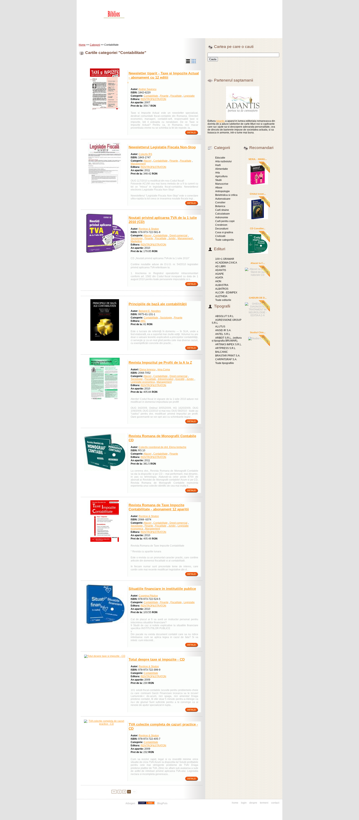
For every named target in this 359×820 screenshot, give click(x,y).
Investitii (179, 379)
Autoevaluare (222, 198)
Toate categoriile (224, 239)
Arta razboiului (223, 161)
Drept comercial (178, 235)
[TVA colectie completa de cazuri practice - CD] (104, 723)
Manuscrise (221, 183)
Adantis (220, 121)
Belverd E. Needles (150, 311)
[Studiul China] (257, 338)
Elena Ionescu (147, 369)
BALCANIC (221, 351)
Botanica (220, 206)
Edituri (112, 35)
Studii (218, 180)
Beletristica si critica (226, 195)
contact (275, 802)
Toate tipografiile (224, 363)
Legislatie (189, 95)
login (244, 802)
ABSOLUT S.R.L (224, 316)
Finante (164, 95)
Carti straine (222, 210)
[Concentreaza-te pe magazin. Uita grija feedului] (146, 803)
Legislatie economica (143, 382)
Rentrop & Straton (149, 228)
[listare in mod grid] (193, 62)
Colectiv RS (145, 154)
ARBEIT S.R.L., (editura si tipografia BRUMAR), (227, 339)
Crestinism (221, 224)
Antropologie (222, 191)
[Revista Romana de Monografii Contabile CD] (104, 471)
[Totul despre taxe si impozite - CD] (104, 656)
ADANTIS (220, 270)
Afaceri (147, 160)
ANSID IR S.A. (223, 330)
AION (218, 281)
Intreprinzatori (165, 379)
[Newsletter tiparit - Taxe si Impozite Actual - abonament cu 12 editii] (104, 109)
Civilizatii (220, 236)
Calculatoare (222, 213)
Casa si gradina (224, 232)
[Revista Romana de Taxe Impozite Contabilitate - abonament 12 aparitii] (104, 540)
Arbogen (130, 803)
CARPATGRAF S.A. (226, 359)
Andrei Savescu (147, 89)
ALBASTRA (221, 285)
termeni (264, 802)
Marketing (136, 241)
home (235, 802)
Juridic (172, 238)
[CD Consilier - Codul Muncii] (257, 243)
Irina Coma (163, 369)
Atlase (218, 187)
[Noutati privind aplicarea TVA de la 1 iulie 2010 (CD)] (104, 253)
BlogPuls (162, 803)
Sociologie (137, 238)
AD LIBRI (220, 266)
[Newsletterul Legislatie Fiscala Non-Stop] (104, 183)
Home (87, 35)
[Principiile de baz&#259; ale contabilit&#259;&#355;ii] (104, 339)
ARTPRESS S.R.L (225, 348)
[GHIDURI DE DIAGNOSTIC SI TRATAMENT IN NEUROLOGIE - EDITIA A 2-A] (257, 309)
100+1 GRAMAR (224, 258)
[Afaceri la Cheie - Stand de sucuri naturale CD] (257, 271)
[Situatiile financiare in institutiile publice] (104, 624)
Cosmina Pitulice (148, 595)
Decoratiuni (221, 228)
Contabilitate (151, 95)
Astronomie (221, 217)
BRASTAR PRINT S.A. (227, 355)
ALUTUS (220, 326)
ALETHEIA (221, 296)
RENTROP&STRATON (153, 99)
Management (138, 163)
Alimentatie (221, 168)
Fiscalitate (176, 95)
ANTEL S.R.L (222, 334)
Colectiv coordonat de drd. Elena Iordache (162, 447)
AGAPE (219, 273)
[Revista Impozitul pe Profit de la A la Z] (104, 398)
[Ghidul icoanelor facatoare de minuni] (257, 208)
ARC (143, 321)
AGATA (219, 277)
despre (253, 802)
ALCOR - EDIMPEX (226, 292)
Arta (217, 172)
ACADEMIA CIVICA (226, 262)
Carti (99, 35)
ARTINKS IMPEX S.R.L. (228, 344)
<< (114, 792)
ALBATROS (221, 288)
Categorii (95, 44)
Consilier (220, 202)
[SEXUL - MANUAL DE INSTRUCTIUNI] (257, 174)
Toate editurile (223, 300)
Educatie (220, 157)
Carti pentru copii (225, 221)
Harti (218, 165)
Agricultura (221, 176)
